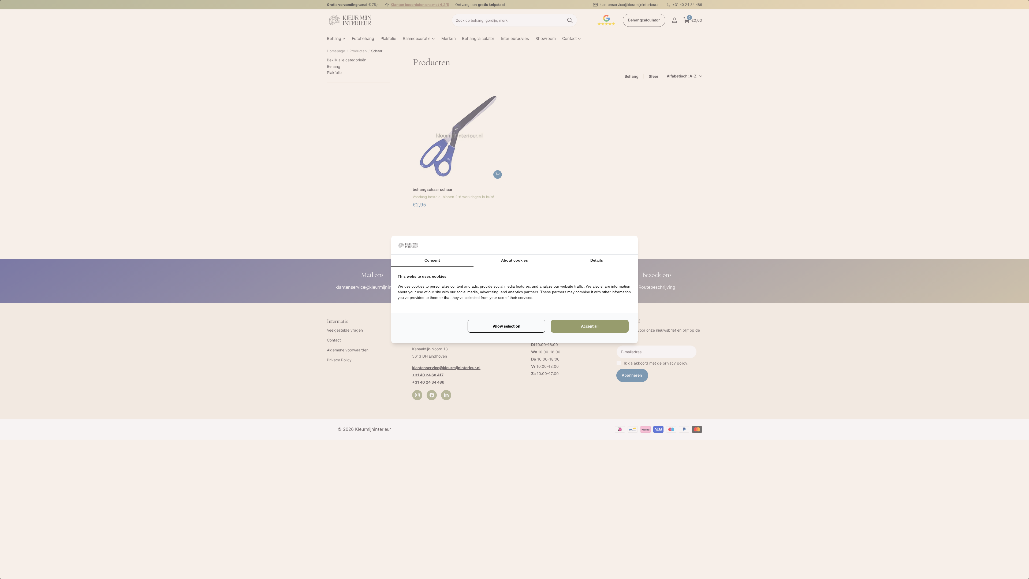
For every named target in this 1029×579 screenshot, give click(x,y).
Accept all (590, 326)
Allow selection (506, 326)
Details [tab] (596, 260)
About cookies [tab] (514, 260)
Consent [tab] (432, 260)
